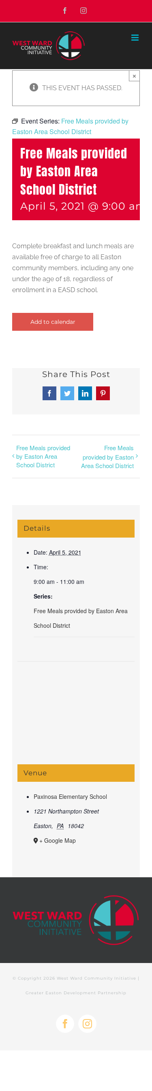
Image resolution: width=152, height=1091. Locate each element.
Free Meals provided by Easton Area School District (43, 456)
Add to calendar (52, 321)
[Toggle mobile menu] (135, 37)
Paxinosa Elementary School (70, 796)
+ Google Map (57, 840)
